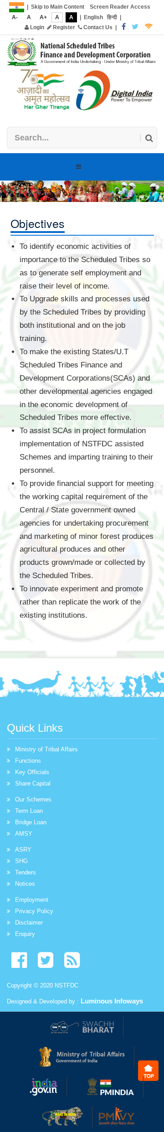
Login (36, 27)
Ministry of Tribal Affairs (46, 749)
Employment (31, 899)
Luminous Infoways (112, 1001)
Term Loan (29, 810)
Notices (25, 883)
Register (63, 27)
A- (15, 17)
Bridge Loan (30, 822)
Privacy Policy (34, 911)
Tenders (25, 872)
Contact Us (97, 27)
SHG (21, 861)
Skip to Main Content (57, 7)
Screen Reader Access (120, 7)
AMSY (23, 833)
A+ (43, 17)
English (93, 17)
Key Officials (32, 772)
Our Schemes (33, 799)
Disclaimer (29, 922)
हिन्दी (112, 17)
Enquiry (25, 933)
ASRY (23, 849)
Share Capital (33, 783)
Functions (28, 760)
